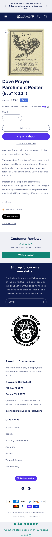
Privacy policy (19, 517)
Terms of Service (14, 460)
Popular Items (12, 428)
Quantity (6, 112)
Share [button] (8, 202)
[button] (6, 16)
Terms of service (35, 517)
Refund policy (38, 512)
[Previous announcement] (5, 6)
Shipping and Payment (17, 440)
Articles (9, 454)
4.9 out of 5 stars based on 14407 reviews (26, 530)
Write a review (26, 255)
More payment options (26, 143)
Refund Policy (12, 467)
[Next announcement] (47, 6)
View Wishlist (9, 223)
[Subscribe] (43, 302)
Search (9, 434)
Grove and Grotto (22, 512)
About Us (10, 447)
